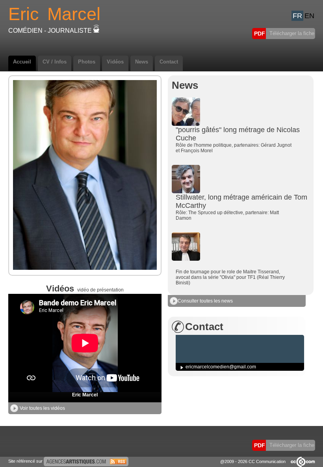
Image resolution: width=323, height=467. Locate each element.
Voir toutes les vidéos (42, 408)
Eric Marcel (85, 395)
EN (309, 16)
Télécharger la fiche (291, 33)
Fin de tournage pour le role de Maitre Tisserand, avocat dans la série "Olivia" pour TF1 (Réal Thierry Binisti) (230, 277)
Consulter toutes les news (205, 301)
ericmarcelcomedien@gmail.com (221, 367)
